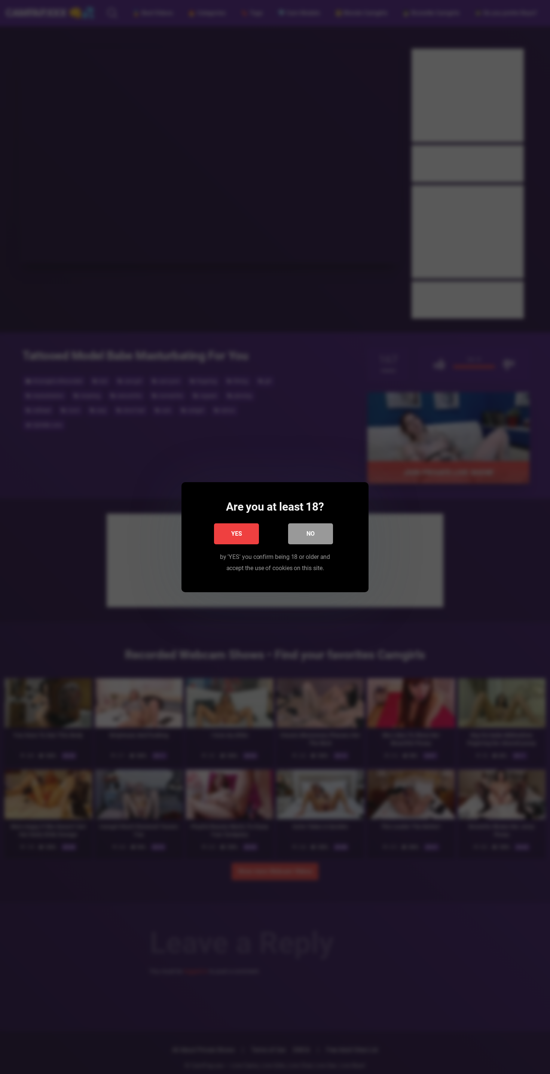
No (310, 533)
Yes (236, 533)
